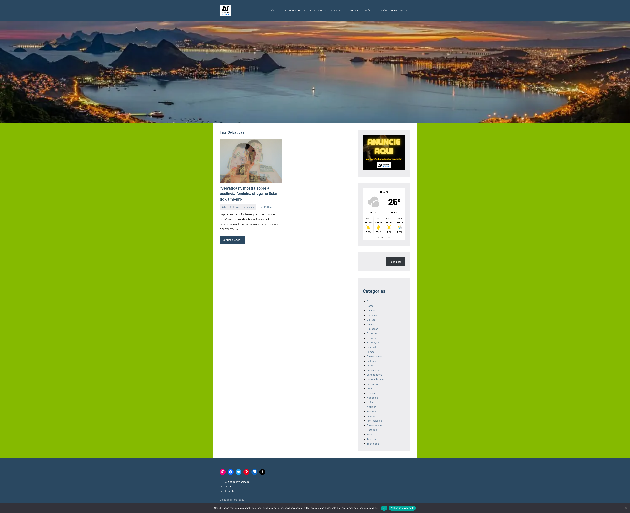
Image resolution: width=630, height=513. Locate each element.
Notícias (354, 10)
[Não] (626, 508)
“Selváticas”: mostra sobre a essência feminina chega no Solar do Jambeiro (249, 193)
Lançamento (374, 370)
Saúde (368, 10)
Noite (370, 402)
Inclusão (372, 360)
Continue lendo (231, 239)
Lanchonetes (374, 374)
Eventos (372, 337)
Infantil (371, 365)
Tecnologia (373, 443)
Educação (372, 328)
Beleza (371, 310)
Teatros (371, 438)
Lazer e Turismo (313, 10)
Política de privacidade (402, 508)
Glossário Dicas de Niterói (392, 10)
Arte (224, 206)
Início (273, 10)
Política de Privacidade (237, 481)
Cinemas (372, 314)
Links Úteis (230, 490)
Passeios (372, 411)
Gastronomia (289, 10)
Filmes (371, 351)
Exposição (248, 206)
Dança (370, 324)
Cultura (234, 206)
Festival (371, 347)
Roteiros (372, 429)
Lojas (370, 388)
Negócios (336, 10)
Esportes (372, 333)
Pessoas (372, 415)
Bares (370, 305)
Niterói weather (384, 237)
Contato (228, 486)
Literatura (372, 383)
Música (371, 393)
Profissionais (374, 420)
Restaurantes (375, 425)
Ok (384, 508)
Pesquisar (395, 261)
